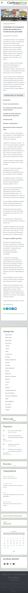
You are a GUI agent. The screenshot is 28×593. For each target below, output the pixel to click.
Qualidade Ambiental (10, 390)
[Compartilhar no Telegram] (7, 309)
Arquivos (5, 522)
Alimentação (8, 337)
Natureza (7, 379)
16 (4, 543)
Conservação (8, 354)
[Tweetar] (10, 309)
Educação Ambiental (10, 359)
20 (17, 543)
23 (4, 545)
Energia (7, 362)
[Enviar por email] (15, 309)
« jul (14, 551)
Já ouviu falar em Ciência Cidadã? (15, 430)
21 (20, 543)
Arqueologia (8, 340)
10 (7, 540)
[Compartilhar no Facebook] (13, 309)
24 (7, 545)
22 (23, 543)
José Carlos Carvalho (7, 483)
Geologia (7, 365)
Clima (6, 351)
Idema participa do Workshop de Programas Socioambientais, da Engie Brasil (13, 437)
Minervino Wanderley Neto (8, 476)
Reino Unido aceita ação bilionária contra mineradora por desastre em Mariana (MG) (12, 451)
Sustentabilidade (9, 401)
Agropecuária (8, 334)
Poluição (7, 387)
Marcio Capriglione (7, 501)
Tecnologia (8, 404)
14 (20, 540)
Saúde (6, 398)
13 (17, 540)
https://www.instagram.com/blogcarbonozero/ (13, 515)
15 (23, 540)
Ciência (7, 348)
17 (7, 543)
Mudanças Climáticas (10, 376)
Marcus (4, 492)
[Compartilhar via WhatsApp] (4, 309)
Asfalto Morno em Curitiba (13, 444)
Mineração (8, 373)
